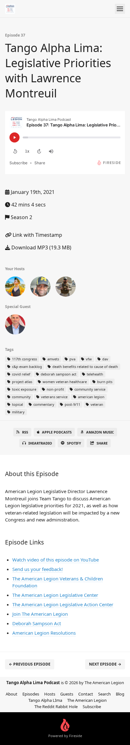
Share (102, 443)
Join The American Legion (40, 614)
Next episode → (105, 664)
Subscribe (92, 706)
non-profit (55, 389)
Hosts (49, 694)
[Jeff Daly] (40, 287)
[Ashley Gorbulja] (15, 287)
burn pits (104, 381)
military (18, 412)
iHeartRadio (40, 443)
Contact (85, 694)
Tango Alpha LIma (45, 700)
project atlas (21, 381)
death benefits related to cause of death (84, 366)
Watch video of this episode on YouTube (55, 559)
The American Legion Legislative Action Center (62, 604)
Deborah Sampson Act (36, 623)
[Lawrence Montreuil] (15, 325)
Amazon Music (100, 432)
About (11, 694)
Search (104, 694)
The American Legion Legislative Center (55, 595)
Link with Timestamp (36, 234)
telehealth (94, 374)
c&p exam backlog (26, 366)
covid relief (20, 374)
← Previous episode (29, 664)
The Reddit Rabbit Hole (56, 706)
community (21, 396)
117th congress (24, 359)
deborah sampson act (58, 374)
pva (71, 359)
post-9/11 (72, 404)
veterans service (54, 396)
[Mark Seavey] (66, 287)
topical (17, 404)
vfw (88, 359)
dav (104, 359)
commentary (43, 404)
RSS (25, 432)
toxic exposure (23, 389)
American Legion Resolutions (44, 633)
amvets (52, 359)
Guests (66, 694)
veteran (96, 404)
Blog (120, 694)
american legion (90, 396)
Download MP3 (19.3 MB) (40, 247)
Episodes (30, 694)
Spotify (74, 443)
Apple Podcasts (57, 432)
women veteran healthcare (64, 381)
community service (89, 389)
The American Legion (87, 700)
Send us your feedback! (37, 569)
